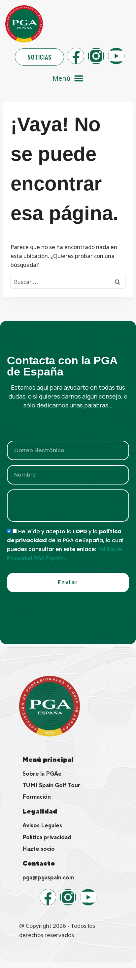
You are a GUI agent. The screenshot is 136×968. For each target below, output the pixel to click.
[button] (68, 78)
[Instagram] (96, 56)
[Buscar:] (68, 282)
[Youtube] (116, 56)
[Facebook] (76, 56)
